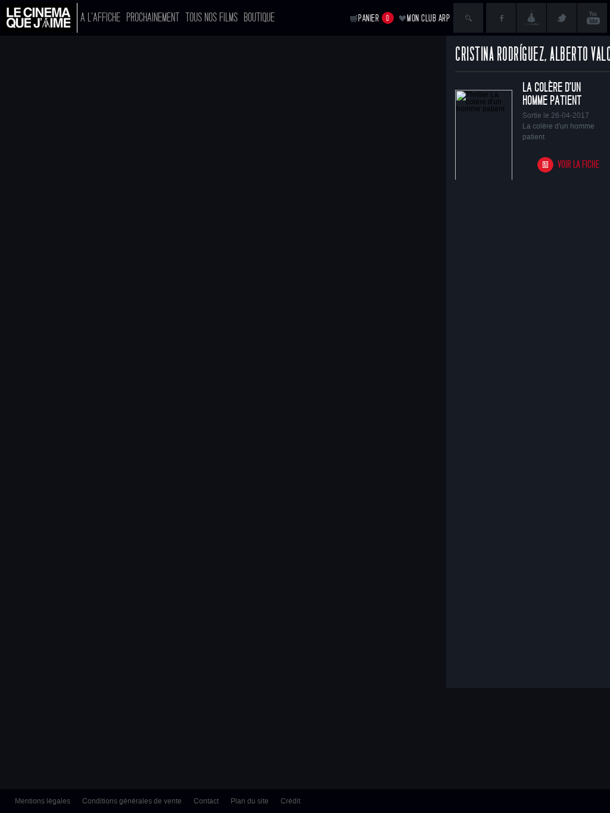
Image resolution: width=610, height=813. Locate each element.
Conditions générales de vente (132, 801)
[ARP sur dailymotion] (531, 18)
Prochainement (152, 17)
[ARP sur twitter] (562, 18)
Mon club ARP (428, 18)
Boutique (259, 17)
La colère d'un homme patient (551, 94)
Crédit (290, 801)
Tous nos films (211, 17)
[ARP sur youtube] (592, 18)
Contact (206, 801)
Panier (374, 18)
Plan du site (250, 801)
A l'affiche (100, 17)
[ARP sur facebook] (501, 18)
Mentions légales (42, 801)
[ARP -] (39, 18)
